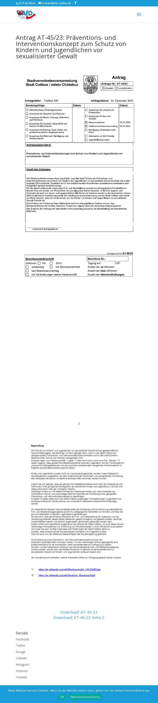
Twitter (20, 645)
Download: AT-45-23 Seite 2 (78, 617)
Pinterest (22, 671)
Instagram (22, 665)
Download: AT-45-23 (79, 612)
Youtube (21, 677)
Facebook (22, 639)
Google (21, 652)
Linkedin (21, 658)
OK (62, 696)
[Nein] (153, 694)
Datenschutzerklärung (85, 696)
